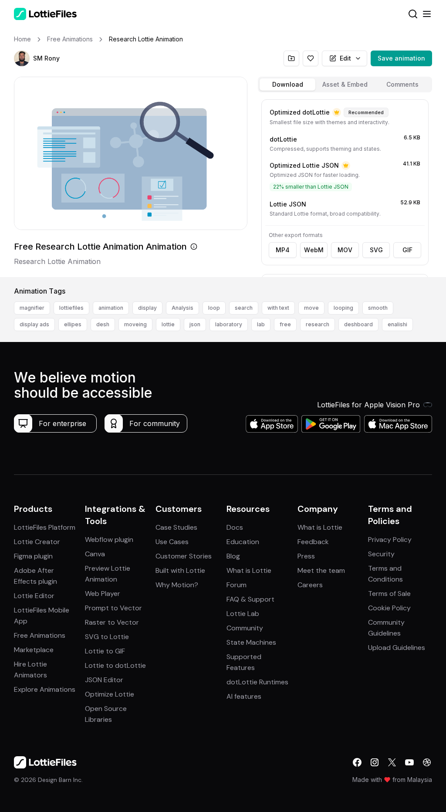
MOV (345, 250)
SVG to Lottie (107, 636)
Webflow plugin (109, 539)
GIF (407, 250)
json (194, 324)
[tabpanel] (345, 186)
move (311, 307)
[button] (22, 58)
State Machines (251, 642)
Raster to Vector (112, 622)
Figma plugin (33, 556)
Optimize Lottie (109, 694)
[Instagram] (374, 762)
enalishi (397, 324)
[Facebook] (357, 762)
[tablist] (345, 84)
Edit (345, 58)
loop (214, 307)
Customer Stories (183, 556)
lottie (168, 324)
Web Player (102, 593)
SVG (376, 250)
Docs (234, 527)
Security (381, 553)
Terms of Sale (389, 593)
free (285, 324)
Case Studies (176, 527)
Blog (233, 556)
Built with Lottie (180, 570)
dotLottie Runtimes (257, 682)
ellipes (72, 324)
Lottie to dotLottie (115, 665)
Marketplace (34, 649)
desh (102, 324)
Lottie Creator (37, 541)
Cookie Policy (389, 607)
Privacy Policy (390, 539)
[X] (392, 762)
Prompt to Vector (113, 607)
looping (343, 307)
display (147, 307)
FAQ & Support (250, 599)
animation (110, 307)
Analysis (182, 307)
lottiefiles (71, 307)
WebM (314, 250)
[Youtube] (409, 762)
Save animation (401, 58)
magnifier (32, 307)
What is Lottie (248, 570)
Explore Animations (44, 689)
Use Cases (172, 541)
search (244, 307)
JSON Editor (104, 679)
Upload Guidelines (396, 647)
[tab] (287, 84)
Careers (310, 584)
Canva (95, 553)
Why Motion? (176, 584)
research (317, 324)
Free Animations (39, 635)
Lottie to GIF (105, 651)
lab (261, 324)
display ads (34, 324)
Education (242, 541)
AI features (243, 696)
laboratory (228, 324)
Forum (236, 584)
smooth (378, 307)
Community (244, 628)
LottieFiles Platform (44, 527)
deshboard (358, 324)
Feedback (313, 541)
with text (278, 307)
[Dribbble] (427, 762)
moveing (135, 324)
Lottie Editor (34, 595)
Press (306, 556)
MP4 (283, 250)
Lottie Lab (242, 613)
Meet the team (321, 570)
